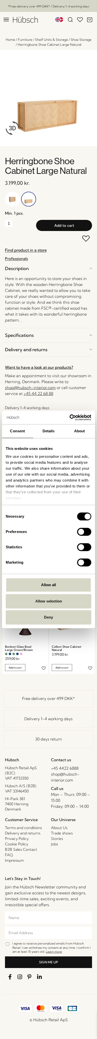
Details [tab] (49, 431)
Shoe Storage (81, 40)
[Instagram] (20, 977)
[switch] (84, 532)
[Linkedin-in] (40, 977)
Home (10, 40)
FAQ (9, 855)
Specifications (19, 335)
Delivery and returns (26, 349)
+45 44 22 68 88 (38, 393)
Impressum (14, 860)
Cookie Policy (16, 844)
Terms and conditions (23, 827)
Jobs (54, 844)
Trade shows (62, 833)
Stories (57, 838)
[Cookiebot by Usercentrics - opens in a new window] (69, 417)
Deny (48, 617)
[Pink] (21, 654)
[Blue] (10, 654)
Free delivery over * (48, 698)
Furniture (25, 40)
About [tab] (79, 431)
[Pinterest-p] (30, 977)
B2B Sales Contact (21, 849)
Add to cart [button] (15, 667)
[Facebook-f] (10, 977)
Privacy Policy (17, 838)
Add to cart (64, 225)
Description (17, 268)
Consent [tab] (17, 431)
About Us (59, 827)
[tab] (48, 268)
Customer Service (21, 819)
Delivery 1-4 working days (48, 718)
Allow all (48, 585)
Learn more (54, 951)
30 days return (48, 739)
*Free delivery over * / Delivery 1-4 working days (48, 6)
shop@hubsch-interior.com (30, 387)
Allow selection (48, 601)
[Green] (6, 654)
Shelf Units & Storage (51, 40)
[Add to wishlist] (86, 239)
